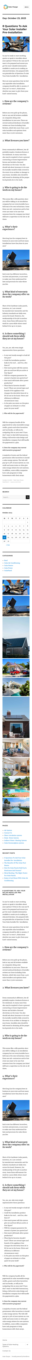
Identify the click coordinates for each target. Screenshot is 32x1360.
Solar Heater (8, 565)
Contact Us (8, 833)
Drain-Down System (11, 838)
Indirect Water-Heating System (15, 840)
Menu (27, 7)
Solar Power (20, 480)
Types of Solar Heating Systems (10, 1345)
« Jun (8, 545)
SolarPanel (5, 482)
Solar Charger (6, 1356)
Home (4, 1340)
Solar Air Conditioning (12, 563)
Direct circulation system (13, 835)
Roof (15, 480)
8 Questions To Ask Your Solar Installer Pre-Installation (14, 29)
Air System (8, 830)
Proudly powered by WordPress (20, 1356)
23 (4, 537)
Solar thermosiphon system (14, 843)
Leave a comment (15, 482)
